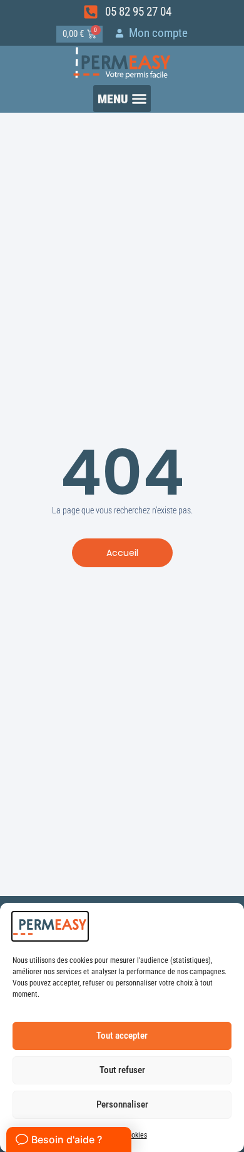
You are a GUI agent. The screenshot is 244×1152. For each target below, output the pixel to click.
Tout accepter (122, 1035)
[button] (122, 98)
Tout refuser (122, 1070)
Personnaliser (122, 1104)
